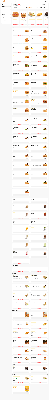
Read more (32, 75)
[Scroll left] (12, 17)
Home (13, 1)
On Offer (41, 7)
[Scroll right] (47, 17)
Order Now (16, 1)
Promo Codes (22, 1)
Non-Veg (37, 7)
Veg (33, 7)
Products (19, 1)
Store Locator (26, 1)
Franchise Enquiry (35, 1)
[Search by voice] (20, 7)
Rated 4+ (44, 7)
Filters (26, 7)
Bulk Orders (30, 1)
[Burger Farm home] (6, 1)
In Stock (30, 7)
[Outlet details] (17, 4)
